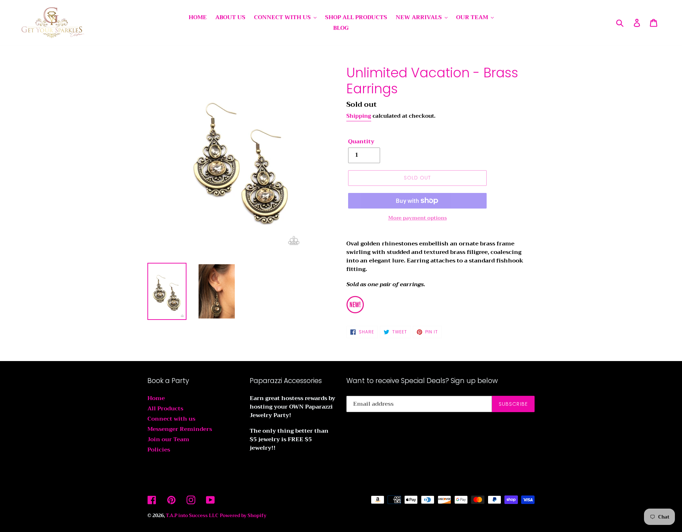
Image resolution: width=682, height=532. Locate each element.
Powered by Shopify (243, 515)
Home (156, 398)
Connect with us (171, 419)
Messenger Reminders (179, 429)
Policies (158, 450)
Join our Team (168, 439)
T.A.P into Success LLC (192, 515)
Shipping (358, 116)
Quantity (361, 141)
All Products (165, 409)
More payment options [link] (417, 218)
